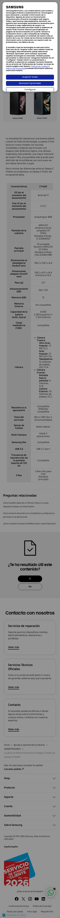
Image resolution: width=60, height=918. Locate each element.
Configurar (30, 90)
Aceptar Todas (30, 77)
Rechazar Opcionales (30, 83)
